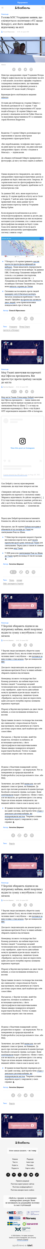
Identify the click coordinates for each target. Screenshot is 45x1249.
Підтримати (22, 3)
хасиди (19, 580)
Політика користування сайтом (22, 1184)
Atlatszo (4, 97)
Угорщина (13, 327)
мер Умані (18, 548)
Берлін (12, 843)
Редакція (30, 1159)
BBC (3, 662)
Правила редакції (22, 1181)
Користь (15, 1165)
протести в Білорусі (11, 330)
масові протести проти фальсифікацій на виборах (22, 264)
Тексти (15, 1162)
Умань (11, 580)
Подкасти (15, 1168)
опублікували (7, 795)
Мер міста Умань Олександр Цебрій (17, 397)
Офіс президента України (13, 583)
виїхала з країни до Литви (21, 286)
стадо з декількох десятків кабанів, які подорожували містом (24, 813)
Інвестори (30, 1162)
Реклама (30, 1165)
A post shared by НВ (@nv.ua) (15, 475)
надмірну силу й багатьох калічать (20, 294)
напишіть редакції (22, 1239)
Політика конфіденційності (22, 1187)
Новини (15, 1159)
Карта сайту (30, 1168)
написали (28, 784)
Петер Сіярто (24, 327)
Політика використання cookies (22, 1190)
